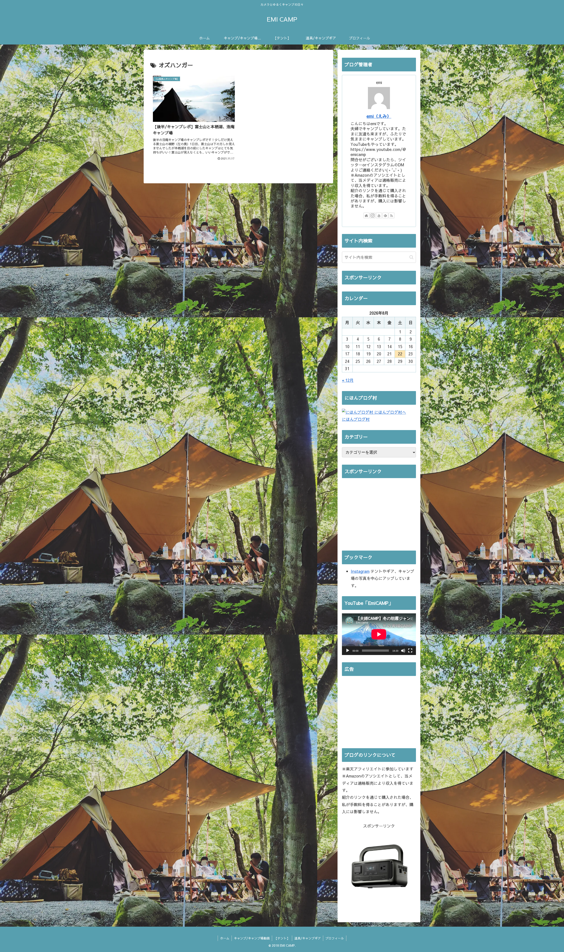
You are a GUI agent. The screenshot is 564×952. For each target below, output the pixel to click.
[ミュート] (403, 650)
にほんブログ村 (356, 419)
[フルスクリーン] (410, 650)
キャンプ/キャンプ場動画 (252, 938)
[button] (411, 257)
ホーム (224, 938)
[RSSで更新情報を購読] (391, 215)
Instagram (360, 571)
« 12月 (348, 380)
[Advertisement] (379, 512)
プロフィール (334, 938)
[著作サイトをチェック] (366, 215)
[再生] (347, 650)
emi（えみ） (379, 116)
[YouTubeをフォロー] (379, 215)
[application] (379, 634)
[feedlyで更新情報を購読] (385, 215)
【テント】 (282, 938)
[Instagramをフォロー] (372, 215)
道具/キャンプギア (307, 938)
